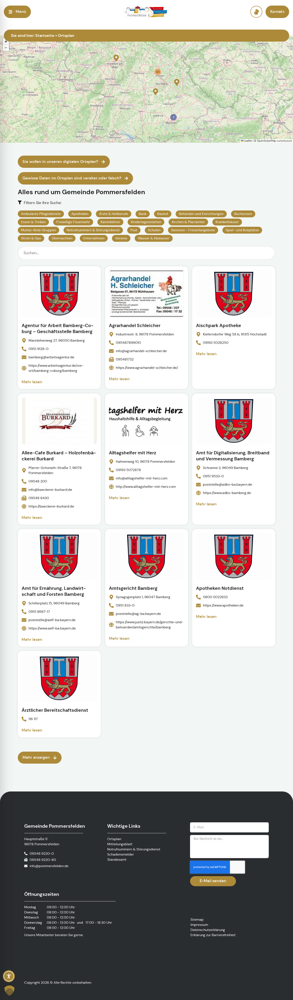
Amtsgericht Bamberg (133, 588)
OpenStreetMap (266, 140)
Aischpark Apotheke (218, 325)
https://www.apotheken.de (223, 605)
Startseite (44, 35)
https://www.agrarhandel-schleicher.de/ (147, 368)
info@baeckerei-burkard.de (50, 489)
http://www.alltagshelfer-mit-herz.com (146, 487)
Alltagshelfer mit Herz (132, 453)
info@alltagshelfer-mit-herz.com (141, 478)
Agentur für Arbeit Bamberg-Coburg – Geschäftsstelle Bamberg (57, 328)
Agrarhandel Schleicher (134, 325)
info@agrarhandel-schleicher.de (141, 351)
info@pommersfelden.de (49, 866)
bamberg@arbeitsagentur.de (51, 357)
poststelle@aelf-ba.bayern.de (52, 620)
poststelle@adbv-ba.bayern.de (227, 484)
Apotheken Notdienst (220, 588)
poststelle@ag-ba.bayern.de (138, 614)
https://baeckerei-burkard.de (51, 506)
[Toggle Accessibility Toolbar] (8, 976)
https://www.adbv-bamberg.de (227, 493)
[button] (116, 58)
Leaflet (247, 140)
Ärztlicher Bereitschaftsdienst (55, 710)
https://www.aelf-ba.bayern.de (52, 628)
